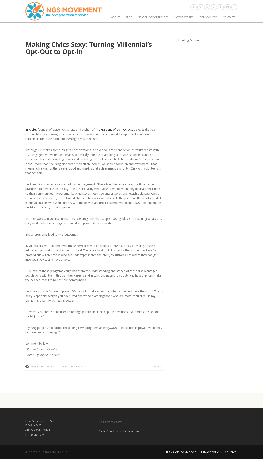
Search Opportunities (153, 17)
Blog (129, 17)
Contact (229, 17)
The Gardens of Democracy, (114, 129)
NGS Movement (59, 366)
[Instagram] (227, 7)
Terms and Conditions (181, 452)
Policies (39, 366)
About (115, 17)
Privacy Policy (210, 452)
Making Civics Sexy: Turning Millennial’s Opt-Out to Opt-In (88, 48)
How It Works (184, 17)
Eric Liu (30, 129)
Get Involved (208, 17)
